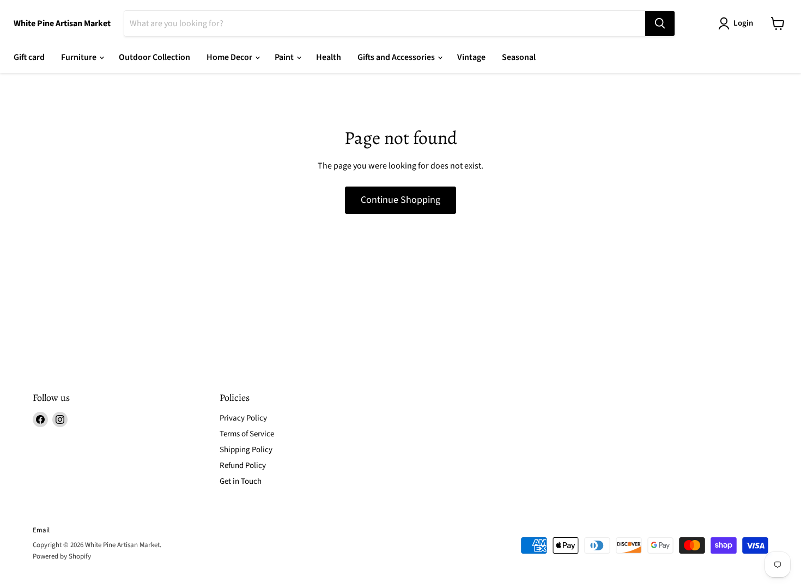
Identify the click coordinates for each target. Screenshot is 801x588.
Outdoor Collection (154, 57)
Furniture (79, 57)
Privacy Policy (243, 418)
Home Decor (230, 57)
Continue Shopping (400, 200)
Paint (285, 57)
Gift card (29, 57)
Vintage (471, 57)
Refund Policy (243, 465)
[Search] (660, 23)
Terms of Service (247, 434)
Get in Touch (241, 481)
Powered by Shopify (62, 556)
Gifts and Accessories (396, 57)
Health (328, 57)
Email (41, 530)
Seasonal (519, 57)
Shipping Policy (246, 449)
